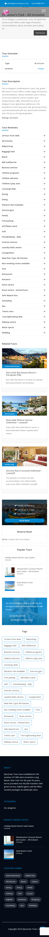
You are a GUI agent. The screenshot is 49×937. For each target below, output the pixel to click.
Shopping (35, 899)
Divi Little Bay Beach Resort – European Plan (22, 374)
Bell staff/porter (29, 645)
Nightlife (9, 899)
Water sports (29, 742)
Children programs (33, 652)
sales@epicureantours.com (18, 3)
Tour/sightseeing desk (30, 735)
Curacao (8, 560)
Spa (26, 729)
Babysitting (31, 639)
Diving (19, 887)
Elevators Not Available (14, 671)
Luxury (30, 893)
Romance (22, 899)
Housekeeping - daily (22, 684)
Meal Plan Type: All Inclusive (16, 703)
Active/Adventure (13, 875)
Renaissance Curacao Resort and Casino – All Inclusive (30, 570)
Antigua (41, 68)
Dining (8, 887)
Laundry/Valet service (14, 697)
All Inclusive (10, 881)
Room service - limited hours (17, 722)
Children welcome (12, 658)
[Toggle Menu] (44, 11)
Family (29, 887)
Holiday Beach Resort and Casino (20, 557)
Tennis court (9, 735)
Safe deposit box (11, 729)
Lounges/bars (35, 697)
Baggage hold (10, 645)
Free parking (9, 677)
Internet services (11, 690)
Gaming (9, 893)
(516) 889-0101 (38, 3)
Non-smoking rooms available (17, 709)
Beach (23, 881)
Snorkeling (10, 905)
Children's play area (33, 658)
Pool (38, 709)
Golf (6, 684)
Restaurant (9, 716)
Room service (25, 716)
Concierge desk (11, 665)
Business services (12, 652)
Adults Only (30, 875)
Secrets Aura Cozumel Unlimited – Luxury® (24, 472)
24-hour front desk (12, 639)
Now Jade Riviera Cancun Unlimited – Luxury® (19, 421)
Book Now (24, 520)
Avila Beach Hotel (25, 582)
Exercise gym (36, 671)
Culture (35, 881)
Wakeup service (11, 742)
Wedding (32, 905)
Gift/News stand (27, 677)
